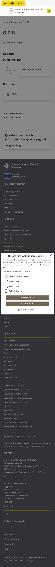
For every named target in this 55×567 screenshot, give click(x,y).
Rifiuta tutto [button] (27, 304)
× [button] (51, 255)
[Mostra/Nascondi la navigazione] (4, 10)
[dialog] (27, 284)
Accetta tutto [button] (27, 298)
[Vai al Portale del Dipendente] (28, 3)
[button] (27, 271)
